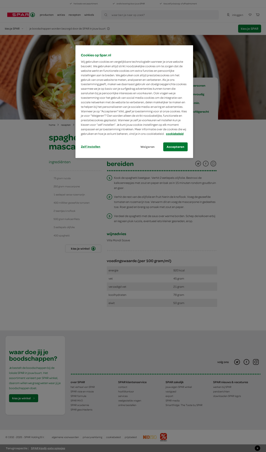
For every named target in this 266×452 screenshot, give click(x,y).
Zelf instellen (90, 147)
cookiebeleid (174, 134)
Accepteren (175, 147)
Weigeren (147, 147)
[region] (134, 101)
